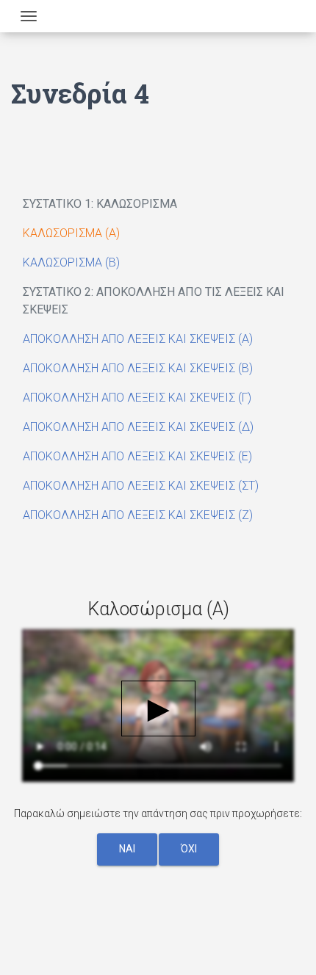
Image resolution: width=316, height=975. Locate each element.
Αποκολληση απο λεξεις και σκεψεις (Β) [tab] (138, 368)
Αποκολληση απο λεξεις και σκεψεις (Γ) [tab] (137, 398)
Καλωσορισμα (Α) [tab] (71, 233)
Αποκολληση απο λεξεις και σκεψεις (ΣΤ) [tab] (141, 486)
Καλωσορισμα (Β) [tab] (71, 262)
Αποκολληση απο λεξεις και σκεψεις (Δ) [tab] (138, 427)
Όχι (189, 849)
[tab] (158, 204)
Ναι (127, 849)
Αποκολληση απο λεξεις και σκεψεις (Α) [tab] (138, 339)
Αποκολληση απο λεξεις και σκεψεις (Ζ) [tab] (138, 515)
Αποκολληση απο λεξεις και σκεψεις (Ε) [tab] (137, 456)
